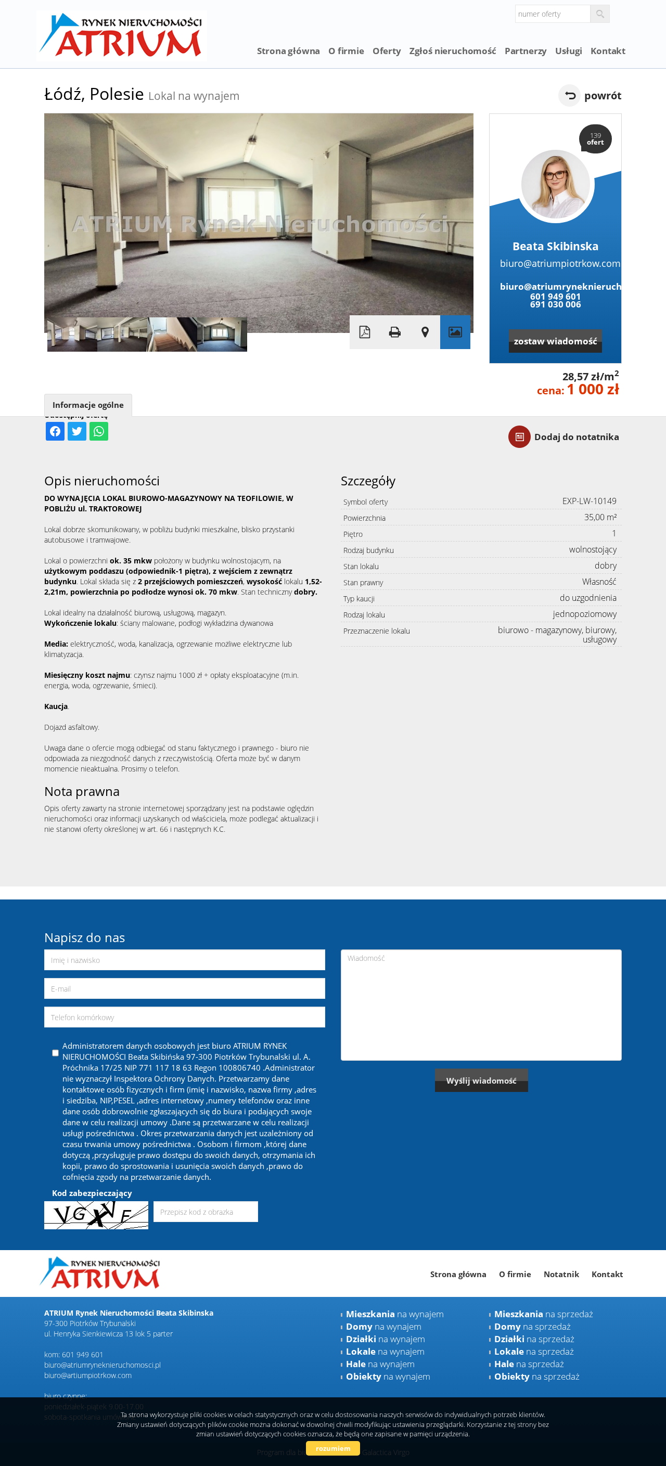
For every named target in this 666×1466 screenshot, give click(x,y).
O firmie (346, 51)
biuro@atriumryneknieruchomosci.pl (555, 286)
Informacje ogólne (88, 405)
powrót (603, 95)
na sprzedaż (543, 1314)
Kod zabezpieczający (92, 1193)
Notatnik (561, 1274)
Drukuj (395, 332)
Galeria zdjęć (455, 332)
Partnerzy (526, 51)
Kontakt (608, 51)
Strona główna (288, 51)
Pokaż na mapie (425, 332)
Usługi (568, 51)
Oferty (387, 51)
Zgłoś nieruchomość (452, 51)
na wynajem (395, 1314)
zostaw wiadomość (555, 341)
